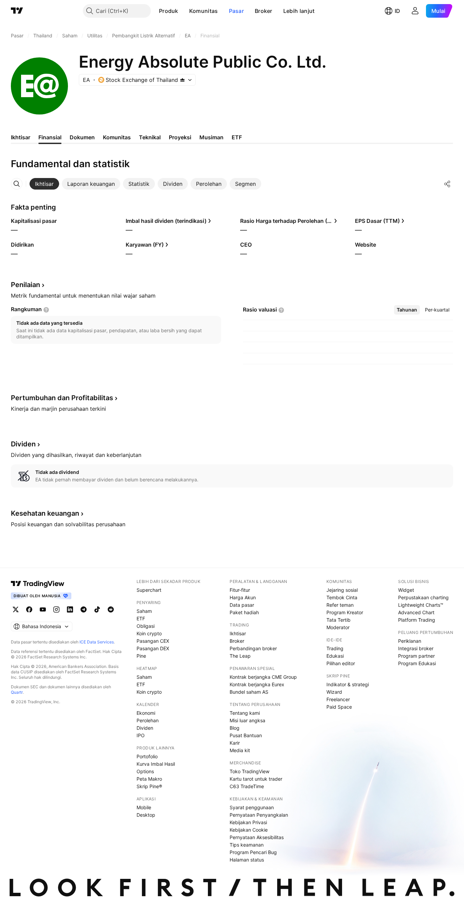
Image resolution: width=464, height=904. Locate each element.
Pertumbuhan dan (62, 398)
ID (397, 10)
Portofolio (147, 756)
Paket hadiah (244, 612)
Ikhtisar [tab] (20, 137)
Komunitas (203, 10)
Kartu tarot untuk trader (256, 779)
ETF (141, 618)
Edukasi (335, 656)
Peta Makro (149, 779)
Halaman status (247, 860)
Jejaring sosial (342, 590)
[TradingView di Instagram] (56, 609)
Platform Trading (416, 620)
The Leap (240, 656)
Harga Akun (243, 597)
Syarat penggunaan (252, 807)
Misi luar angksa (247, 720)
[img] (182, 80)
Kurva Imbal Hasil (156, 764)
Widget (406, 590)
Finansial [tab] (49, 137)
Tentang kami (245, 713)
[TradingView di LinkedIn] (70, 609)
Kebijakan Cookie (249, 830)
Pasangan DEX (153, 648)
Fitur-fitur (240, 590)
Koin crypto (149, 633)
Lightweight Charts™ (420, 605)
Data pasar (242, 605)
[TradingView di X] (15, 609)
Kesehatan (45, 513)
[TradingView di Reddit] (110, 609)
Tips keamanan (247, 845)
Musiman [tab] (211, 137)
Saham (144, 611)
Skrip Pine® (149, 786)
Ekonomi (146, 713)
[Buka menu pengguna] (415, 11)
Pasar (236, 10)
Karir (235, 743)
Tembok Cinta (341, 597)
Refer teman (340, 605)
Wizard (334, 692)
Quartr (17, 692)
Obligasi (146, 626)
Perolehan (148, 720)
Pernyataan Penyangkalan (259, 815)
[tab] (44, 184)
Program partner (416, 656)
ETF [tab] (237, 137)
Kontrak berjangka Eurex (257, 684)
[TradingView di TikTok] (97, 609)
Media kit (240, 750)
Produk (168, 10)
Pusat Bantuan (246, 735)
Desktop (146, 815)
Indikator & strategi (347, 684)
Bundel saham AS (249, 692)
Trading (334, 648)
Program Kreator (344, 612)
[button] (183, 11)
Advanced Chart (416, 612)
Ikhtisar (238, 633)
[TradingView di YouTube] (43, 609)
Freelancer (338, 699)
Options (145, 771)
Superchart (149, 590)
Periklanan (409, 641)
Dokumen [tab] (82, 137)
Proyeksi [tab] (180, 137)
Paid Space (339, 707)
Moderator (338, 627)
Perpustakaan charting (423, 597)
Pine (141, 656)
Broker (263, 10)
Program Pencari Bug (253, 852)
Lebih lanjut (299, 10)
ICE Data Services (96, 641)
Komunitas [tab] (117, 137)
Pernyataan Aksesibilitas (257, 837)
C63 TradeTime (247, 786)
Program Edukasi (417, 663)
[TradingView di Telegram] (83, 609)
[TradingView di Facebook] (29, 609)
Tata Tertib (338, 620)
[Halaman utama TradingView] (17, 11)
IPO (141, 735)
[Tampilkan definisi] (46, 310)
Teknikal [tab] (150, 137)
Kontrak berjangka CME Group (263, 677)
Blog (234, 728)
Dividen (145, 728)
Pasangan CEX (153, 641)
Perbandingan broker (253, 648)
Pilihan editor (340, 663)
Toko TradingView (249, 771)
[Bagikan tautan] (447, 184)
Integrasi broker (415, 648)
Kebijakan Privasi (248, 822)
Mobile (144, 807)
